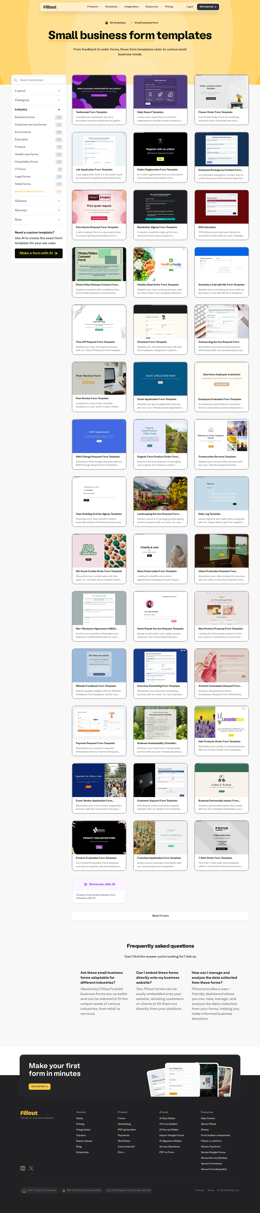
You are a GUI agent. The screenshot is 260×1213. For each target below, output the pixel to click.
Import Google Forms (171, 1135)
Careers (81, 1135)
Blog (79, 1147)
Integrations (131, 7)
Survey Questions (169, 1147)
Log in (190, 7)
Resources (152, 7)
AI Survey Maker (169, 1130)
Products (92, 7)
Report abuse (84, 1141)
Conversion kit (126, 1147)
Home (79, 1118)
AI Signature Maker (170, 1141)
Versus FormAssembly (214, 1169)
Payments (123, 1135)
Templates (111, 7)
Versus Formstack (211, 1164)
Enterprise (82, 1152)
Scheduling (124, 1124)
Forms (121, 1118)
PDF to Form (166, 1152)
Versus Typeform (211, 1147)
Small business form (146, 23)
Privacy (200, 1190)
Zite (120, 1152)
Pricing (169, 7)
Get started (206, 7)
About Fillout (208, 1124)
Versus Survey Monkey (214, 1158)
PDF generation (127, 1130)
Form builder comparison (215, 1135)
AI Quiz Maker (167, 1118)
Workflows (124, 1141)
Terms (210, 1190)
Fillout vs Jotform (211, 1141)
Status (205, 1130)
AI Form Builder (168, 1124)
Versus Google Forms (213, 1152)
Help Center (208, 1118)
